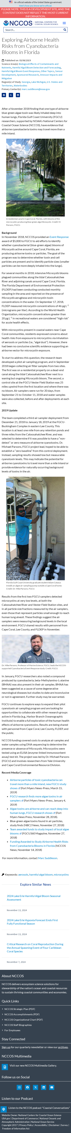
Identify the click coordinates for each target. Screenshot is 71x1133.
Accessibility (41, 1125)
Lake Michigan (38, 81)
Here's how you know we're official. (35, 5)
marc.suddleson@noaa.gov (36, 89)
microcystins (61, 874)
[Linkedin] (43, 1087)
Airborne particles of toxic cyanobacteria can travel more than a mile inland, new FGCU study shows (38, 784)
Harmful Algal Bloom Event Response (21, 71)
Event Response (59, 236)
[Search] (65, 29)
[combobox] (32, 29)
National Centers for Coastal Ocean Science (39, 1115)
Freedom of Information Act (15, 1128)
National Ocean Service (42, 1121)
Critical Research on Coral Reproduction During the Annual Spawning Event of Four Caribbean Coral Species (35, 947)
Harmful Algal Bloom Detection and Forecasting (36, 67)
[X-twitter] (35, 1087)
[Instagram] (19, 1087)
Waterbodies (20, 85)
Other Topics (47, 71)
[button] (64, 23)
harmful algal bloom (41, 874)
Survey (64, 1125)
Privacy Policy (26, 1125)
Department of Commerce (25, 1118)
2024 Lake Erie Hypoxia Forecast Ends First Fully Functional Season (32, 921)
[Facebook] (27, 1087)
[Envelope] (51, 1087)
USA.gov (6, 1118)
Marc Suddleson (47, 858)
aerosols (23, 874)
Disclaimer (54, 1125)
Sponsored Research (28, 74)
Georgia (26, 81)
